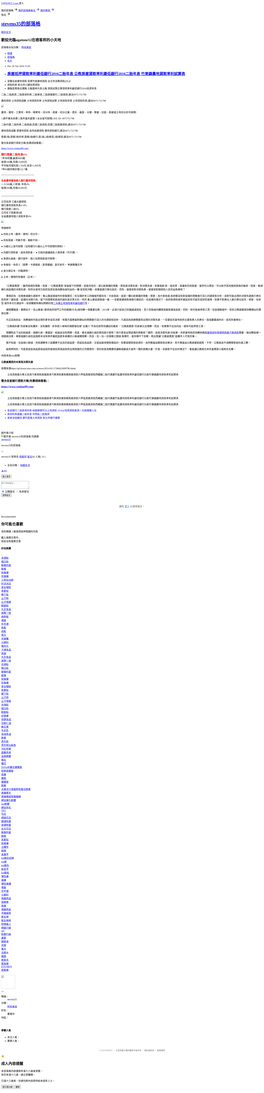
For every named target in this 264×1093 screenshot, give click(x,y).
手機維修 (6, 913)
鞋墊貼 (5, 605)
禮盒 (3, 620)
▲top (4, 470)
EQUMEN (6, 966)
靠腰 (3, 774)
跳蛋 (3, 906)
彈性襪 (5, 876)
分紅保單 (6, 749)
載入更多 (6, 476)
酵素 (3, 738)
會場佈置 (6, 825)
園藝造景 (6, 752)
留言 (29, 456)
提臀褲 (5, 970)
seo (2, 930)
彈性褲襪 (6, 884)
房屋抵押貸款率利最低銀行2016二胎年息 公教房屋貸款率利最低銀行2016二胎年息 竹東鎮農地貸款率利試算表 (96, 74)
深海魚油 (6, 734)
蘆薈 (3, 938)
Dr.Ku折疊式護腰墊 (11, 767)
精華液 (5, 941)
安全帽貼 (6, 587)
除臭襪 (5, 572)
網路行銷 (6, 928)
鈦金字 (5, 869)
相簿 (9, 53)
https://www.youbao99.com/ (15, 148)
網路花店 (6, 817)
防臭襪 (5, 576)
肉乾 (3, 631)
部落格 (11, 57)
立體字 (5, 847)
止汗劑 (5, 598)
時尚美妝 (26, 47)
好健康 (5, 716)
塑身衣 (5, 960)
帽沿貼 (5, 561)
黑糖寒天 (6, 793)
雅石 (3, 760)
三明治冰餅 (7, 580)
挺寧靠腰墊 (7, 771)
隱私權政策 (149, 1050)
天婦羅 (5, 638)
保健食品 (6, 719)
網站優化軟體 (8, 800)
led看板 (5, 872)
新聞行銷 (6, 934)
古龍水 (5, 952)
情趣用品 (6, 898)
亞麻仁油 (6, 723)
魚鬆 (3, 627)
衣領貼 (5, 558)
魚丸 (3, 635)
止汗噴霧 (6, 602)
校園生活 (25, 465)
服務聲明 (161, 1050)
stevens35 (6, 439)
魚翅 (3, 653)
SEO (3, 810)
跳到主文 (6, 32)
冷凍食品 (6, 649)
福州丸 (5, 646)
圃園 (3, 956)
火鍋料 (5, 642)
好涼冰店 (6, 583)
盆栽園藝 (6, 756)
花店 (3, 814)
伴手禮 (5, 624)
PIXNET (109, 1050)
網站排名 (6, 807)
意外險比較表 (8, 745)
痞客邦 (23, 456)
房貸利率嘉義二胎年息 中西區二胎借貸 (28, 414)
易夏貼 (5, 591)
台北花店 (6, 828)
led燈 (4, 861)
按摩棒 (5, 902)
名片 (9, 61)
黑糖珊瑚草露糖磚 (11, 796)
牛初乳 (5, 730)
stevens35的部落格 (20, 23)
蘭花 (3, 763)
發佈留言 (6, 495)
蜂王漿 (5, 727)
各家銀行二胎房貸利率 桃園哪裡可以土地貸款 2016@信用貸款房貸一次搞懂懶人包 (51, 410)
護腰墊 (5, 782)
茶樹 (3, 945)
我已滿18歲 (7, 1087)
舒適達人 (6, 924)
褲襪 (3, 880)
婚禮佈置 (6, 821)
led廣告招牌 (7, 858)
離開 (18, 1087)
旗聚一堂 (6, 613)
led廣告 (5, 865)
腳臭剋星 (6, 565)
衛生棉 (5, 917)
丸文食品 (6, 609)
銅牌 (3, 850)
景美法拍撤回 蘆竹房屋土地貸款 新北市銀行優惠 (33, 418)
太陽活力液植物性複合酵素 (16, 789)
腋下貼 (5, 594)
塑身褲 (5, 963)
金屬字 (5, 854)
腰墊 (3, 778)
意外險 (5, 741)
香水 (3, 949)
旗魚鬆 (5, 616)
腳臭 (3, 569)
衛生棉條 (6, 920)
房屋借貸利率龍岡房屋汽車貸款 (222, 332)
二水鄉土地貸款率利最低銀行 (69, 303)
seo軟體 (5, 804)
